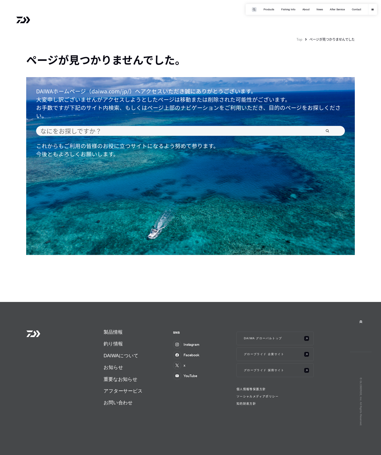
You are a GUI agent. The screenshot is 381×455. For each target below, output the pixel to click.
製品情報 (113, 332)
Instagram (191, 344)
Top (299, 39)
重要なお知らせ (120, 379)
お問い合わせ (118, 402)
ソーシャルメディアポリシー (258, 396)
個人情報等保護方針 (251, 389)
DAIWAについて (121, 355)
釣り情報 (113, 343)
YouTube (190, 376)
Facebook (191, 355)
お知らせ (113, 367)
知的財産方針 (246, 403)
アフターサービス (123, 391)
